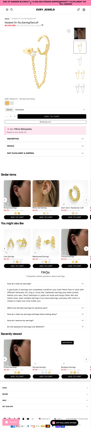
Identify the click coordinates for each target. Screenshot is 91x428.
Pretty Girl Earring (40, 208)
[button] (7, 9)
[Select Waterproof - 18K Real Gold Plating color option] (18, 213)
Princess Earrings (39, 367)
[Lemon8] (33, 419)
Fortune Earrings (10, 208)
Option (9, 109)
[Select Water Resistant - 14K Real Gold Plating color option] (15, 213)
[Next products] (86, 200)
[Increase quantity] (14, 116)
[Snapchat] (23, 419)
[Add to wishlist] (6, 204)
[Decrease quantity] (6, 116)
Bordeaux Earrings (68, 367)
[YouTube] (28, 419)
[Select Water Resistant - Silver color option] (47, 213)
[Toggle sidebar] (78, 9)
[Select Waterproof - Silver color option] (20, 261)
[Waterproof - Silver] (12, 103)
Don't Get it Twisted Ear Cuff (72, 208)
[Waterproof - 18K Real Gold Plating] (7, 103)
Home (7, 18)
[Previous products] (4, 200)
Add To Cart (22, 204)
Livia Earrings (9, 257)
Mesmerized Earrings (41, 257)
